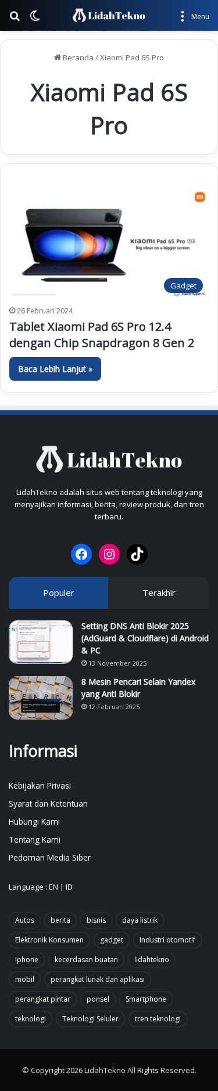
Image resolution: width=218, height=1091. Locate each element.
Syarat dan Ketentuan (48, 803)
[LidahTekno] (109, 15)
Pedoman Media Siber (50, 857)
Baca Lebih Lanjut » (55, 368)
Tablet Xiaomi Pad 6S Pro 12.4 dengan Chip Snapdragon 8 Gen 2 (101, 335)
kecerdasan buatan (86, 959)
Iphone (26, 959)
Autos (24, 920)
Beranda (77, 57)
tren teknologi (158, 1019)
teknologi (30, 1019)
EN (53, 887)
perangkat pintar (42, 999)
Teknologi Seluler (90, 1019)
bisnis (96, 920)
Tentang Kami (34, 839)
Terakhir (159, 592)
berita (60, 920)
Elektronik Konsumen (49, 940)
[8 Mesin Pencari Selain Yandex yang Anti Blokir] (41, 698)
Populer (58, 592)
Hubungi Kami (34, 821)
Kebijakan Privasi (40, 785)
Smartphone (146, 999)
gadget (111, 940)
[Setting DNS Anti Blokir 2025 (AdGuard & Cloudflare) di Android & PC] (41, 642)
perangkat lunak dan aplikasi (98, 979)
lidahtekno (151, 959)
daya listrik (140, 920)
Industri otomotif (167, 940)
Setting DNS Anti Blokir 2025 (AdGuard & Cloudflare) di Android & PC (145, 638)
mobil (24, 979)
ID (69, 887)
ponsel (98, 999)
